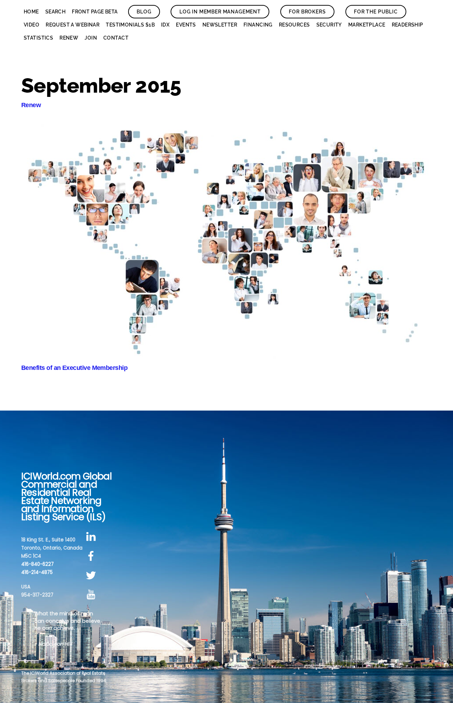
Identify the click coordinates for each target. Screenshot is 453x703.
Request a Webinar (72, 25)
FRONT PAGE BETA (94, 11)
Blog (144, 11)
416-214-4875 (37, 572)
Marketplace (366, 25)
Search (55, 11)
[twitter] (92, 575)
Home (31, 11)
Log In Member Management (220, 11)
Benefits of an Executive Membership (74, 367)
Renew (68, 38)
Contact (115, 38)
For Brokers (307, 11)
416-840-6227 (37, 564)
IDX (165, 25)
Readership (407, 25)
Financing (258, 25)
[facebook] (92, 556)
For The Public (376, 11)
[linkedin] (92, 537)
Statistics (38, 38)
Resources (294, 25)
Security (329, 25)
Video (31, 25)
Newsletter (219, 25)
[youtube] (92, 595)
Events (186, 25)
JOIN (91, 38)
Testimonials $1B (130, 25)
